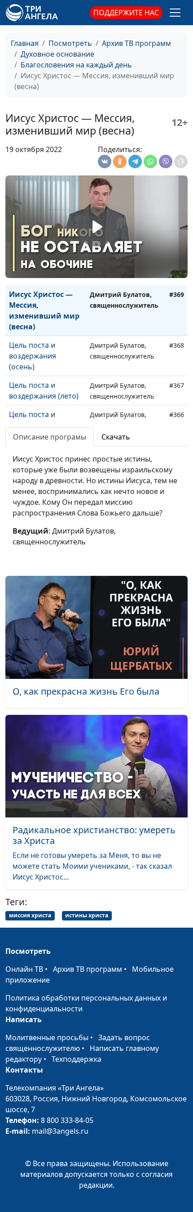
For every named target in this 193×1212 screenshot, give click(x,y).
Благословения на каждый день (76, 65)
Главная (25, 43)
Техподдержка (76, 1059)
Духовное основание (57, 54)
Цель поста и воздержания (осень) (32, 356)
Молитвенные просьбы (46, 1037)
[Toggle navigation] (175, 13)
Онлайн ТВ (24, 969)
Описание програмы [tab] (49, 437)
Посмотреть (70, 43)
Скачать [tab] (115, 437)
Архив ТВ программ (136, 43)
